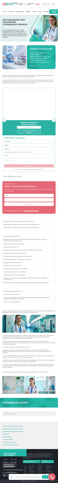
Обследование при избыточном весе (13, 431)
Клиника (11, 11)
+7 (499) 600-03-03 (31, 211)
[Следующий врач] (54, 120)
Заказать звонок (38, 4)
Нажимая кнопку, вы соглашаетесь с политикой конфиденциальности (29, 169)
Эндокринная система (9, 442)
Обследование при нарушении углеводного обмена (17, 373)
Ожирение (5, 434)
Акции (34, 11)
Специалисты (20, 11)
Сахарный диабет (7, 439)
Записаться (29, 165)
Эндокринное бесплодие (10, 444)
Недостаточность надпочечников (12, 426)
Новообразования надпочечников (12, 428)
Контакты (46, 11)
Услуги (4, 11)
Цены (40, 11)
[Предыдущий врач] (4, 120)
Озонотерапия (6, 436)
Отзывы (28, 11)
